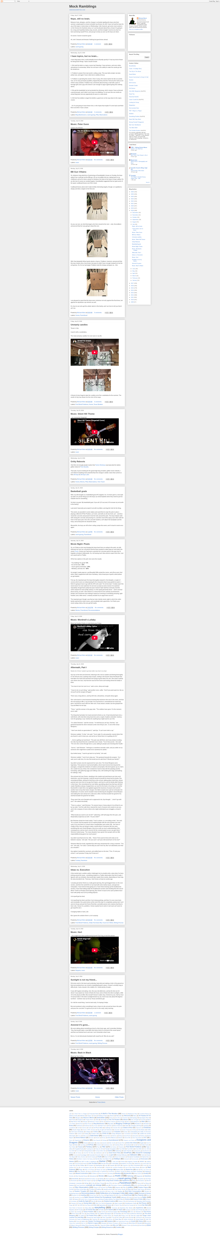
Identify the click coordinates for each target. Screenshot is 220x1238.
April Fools (72, 1119)
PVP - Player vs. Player (135, 110)
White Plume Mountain (88, 1225)
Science (127, 1199)
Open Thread (100, 1183)
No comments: (98, 159)
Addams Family (73, 1115)
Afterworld (127, 1115)
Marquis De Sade (100, 1169)
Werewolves (147, 1223)
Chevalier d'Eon (117, 1127)
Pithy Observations (101, 115)
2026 (132, 191)
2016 (132, 285)
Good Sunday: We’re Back (137, 170)
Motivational (93, 1176)
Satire (144, 1197)
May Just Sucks (145, 1169)
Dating (120, 1135)
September (135, 219)
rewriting (83, 1195)
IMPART (142, 1161)
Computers (117, 1131)
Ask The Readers (114, 1119)
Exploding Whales (118, 1145)
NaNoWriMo (75, 1178)
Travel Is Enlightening (83, 1219)
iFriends (122, 1161)
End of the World (131, 1143)
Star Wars (145, 1205)
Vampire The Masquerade (96, 1221)
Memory (90, 1171)
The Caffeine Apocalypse (104, 1213)
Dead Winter (132, 74)
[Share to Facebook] (110, 44)
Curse (79, 1135)
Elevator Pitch (121, 1143)
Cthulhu (135, 1133)
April (133, 273)
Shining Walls (88, 1203)
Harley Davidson (81, 1157)
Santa (130, 1197)
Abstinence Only (132, 1113)
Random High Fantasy (139, 1189)
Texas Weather (98, 404)
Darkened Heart (106, 1135)
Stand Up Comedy (128, 1205)
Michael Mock (143, 18)
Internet (85, 1163)
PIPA (148, 1185)
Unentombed (103, 1219)
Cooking (86, 1133)
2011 (132, 297)
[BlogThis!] (106, 44)
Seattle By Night (83, 1201)
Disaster (98, 1137)
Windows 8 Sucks (126, 1225)
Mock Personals (103, 1173)
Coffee (149, 1129)
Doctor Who (128, 1137)
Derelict (131, 80)
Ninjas (134, 1180)
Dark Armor (94, 1136)
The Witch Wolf (133, 127)
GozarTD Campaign (143, 1153)
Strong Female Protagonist (136, 122)
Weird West (132, 1223)
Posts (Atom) (101, 1102)
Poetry (110, 1187)
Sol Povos (142, 1203)
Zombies (118, 1227)
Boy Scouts (95, 1125)
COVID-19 (105, 1133)
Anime (111, 1117)
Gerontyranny (137, 1150)
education (104, 1143)
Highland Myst (145, 1157)
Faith (138, 1145)
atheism (125, 1119)
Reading (120, 1191)
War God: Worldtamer (135, 124)
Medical (71, 1171)
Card (78, 1127)
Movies (82, 482)
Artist (97, 1119)
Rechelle (147, 1191)
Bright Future (103, 1125)
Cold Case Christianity (77, 1131)
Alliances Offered (88, 1117)
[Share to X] (108, 44)
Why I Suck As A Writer (106, 922)
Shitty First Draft (94, 922)
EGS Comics (132, 82)
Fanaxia (80, 1147)
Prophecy (98, 1189)
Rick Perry (101, 1195)
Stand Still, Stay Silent (135, 119)
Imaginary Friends (132, 1161)
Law (106, 1165)
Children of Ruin (128, 1127)
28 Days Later (85, 474)
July (133, 224)
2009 (132, 302)
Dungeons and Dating (128, 1140)
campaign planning (136, 1125)
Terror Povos (75, 1213)
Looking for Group (134, 102)
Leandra (112, 1165)
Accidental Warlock (144, 1113)
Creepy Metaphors (116, 1133)
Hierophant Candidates (133, 1157)
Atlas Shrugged (135, 1119)
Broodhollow (132, 66)
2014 (132, 290)
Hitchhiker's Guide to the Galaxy (85, 1159)
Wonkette (133, 153)
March (134, 275)
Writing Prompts (94, 1227)
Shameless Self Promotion (143, 1201)
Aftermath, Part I (79, 667)
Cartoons (84, 1127)
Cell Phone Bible (97, 1127)
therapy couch (124, 1215)
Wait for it (83, 1223)
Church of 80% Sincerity (89, 1129)
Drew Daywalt (96, 1140)
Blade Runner (88, 1123)
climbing (134, 1129)
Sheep (79, 1203)
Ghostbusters (145, 1150)
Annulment (125, 1117)
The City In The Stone (135, 71)
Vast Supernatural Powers (122, 1221)
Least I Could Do (133, 99)
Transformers (139, 1217)
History (71, 1159)
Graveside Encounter (95, 1155)
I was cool (115, 1161)
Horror (71, 1161)
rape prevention (101, 1191)
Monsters (118, 1173)
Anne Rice (117, 1117)
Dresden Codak (133, 85)
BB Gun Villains (78, 172)
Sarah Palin (137, 1197)
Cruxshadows (127, 1133)
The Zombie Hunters (134, 130)
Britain (109, 1125)
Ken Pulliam (81, 1165)
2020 (132, 206)
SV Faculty (80, 1209)
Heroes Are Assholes (120, 1157)
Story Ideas (88, 1208)
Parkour (139, 1183)
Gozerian (76, 1155)
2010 (132, 299)
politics (130, 1187)
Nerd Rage (148, 1178)
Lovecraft (99, 1167)
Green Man (106, 1155)
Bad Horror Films (76, 1121)
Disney (103, 1137)
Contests (79, 1133)
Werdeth (139, 1223)
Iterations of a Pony (126, 1163)
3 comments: (98, 312)
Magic (80, 1169)
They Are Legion (135, 1215)
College (88, 1131)
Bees (127, 1121)
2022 (132, 201)
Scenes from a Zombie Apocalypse (89, 1199)
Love (92, 1167)
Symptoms (128, 1209)
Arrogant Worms (89, 1119)
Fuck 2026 (79, 1150)
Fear (98, 1147)
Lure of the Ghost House (132, 1167)
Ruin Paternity (139, 1195)
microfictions (111, 1171)
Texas (82, 1213)
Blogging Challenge (123, 1123)
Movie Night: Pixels (80, 544)
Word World (142, 1225)
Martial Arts (129, 1169)
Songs (70, 1205)
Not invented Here (134, 108)
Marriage (110, 1169)
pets (107, 1185)
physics (136, 1185)
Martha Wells (119, 1169)
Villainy (140, 1221)
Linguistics (125, 1165)
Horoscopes (144, 1159)
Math (137, 1169)
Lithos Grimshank (135, 1165)
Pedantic (71, 1185)
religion (131, 1193)
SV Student (109, 1209)
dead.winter (135, 1135)
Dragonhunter (78, 1140)
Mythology (130, 1176)
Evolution (99, 1145)
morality (145, 1173)
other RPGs (109, 1183)
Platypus (96, 1187)
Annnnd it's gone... (80, 1025)
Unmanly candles (79, 325)
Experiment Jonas (107, 1145)
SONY (76, 1205)
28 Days (76, 474)
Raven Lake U (111, 1191)
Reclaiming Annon (74, 1193)
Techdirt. (133, 175)
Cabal (126, 1125)
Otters (115, 1183)
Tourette (127, 1217)
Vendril (133, 1221)
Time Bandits (84, 467)
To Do (112, 1217)
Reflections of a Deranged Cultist (112, 1193)
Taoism (149, 1209)
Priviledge (91, 1189)
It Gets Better (115, 1163)
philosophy (127, 1185)
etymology (83, 1145)
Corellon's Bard (95, 1133)
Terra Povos (147, 1211)
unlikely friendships (128, 1219)
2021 (132, 203)
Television (138, 1211)
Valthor (83, 1221)
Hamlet (143, 1155)
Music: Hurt (76, 932)
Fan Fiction (72, 1147)
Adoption (89, 1115)
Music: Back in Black (81, 1052)
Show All (147, 182)
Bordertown (87, 1125)
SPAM (94, 1205)
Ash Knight (104, 1119)
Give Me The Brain (89, 1152)
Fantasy (77, 860)
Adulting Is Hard (102, 1115)
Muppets (78, 970)
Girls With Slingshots (134, 91)
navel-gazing (79, 46)
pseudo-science (108, 1189)
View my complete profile (136, 29)
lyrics (143, 1167)
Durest (86, 1143)
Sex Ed (93, 1201)
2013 (132, 292)
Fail (134, 1145)
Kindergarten (99, 1165)
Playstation (103, 1187)
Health (99, 1157)
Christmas (147, 1127)
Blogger (120, 1234)
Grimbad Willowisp (122, 1155)
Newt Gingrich (87, 1180)
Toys (132, 1217)
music (77, 162)
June (133, 268)
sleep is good (118, 1203)
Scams (76, 1199)
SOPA (81, 1205)
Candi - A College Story (135, 68)
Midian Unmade (121, 1171)
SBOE (70, 1199)
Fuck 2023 (146, 1149)
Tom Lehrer (119, 1217)
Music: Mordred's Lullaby (83, 620)
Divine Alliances (111, 1137)
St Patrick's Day (118, 1205)
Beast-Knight (121, 1121)
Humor (77, 315)
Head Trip (131, 94)
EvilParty (90, 1145)
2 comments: (98, 112)
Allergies (77, 1117)
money (111, 1173)
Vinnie (147, 1221)
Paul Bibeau (146, 1183)
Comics (95, 1131)
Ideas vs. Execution (80, 870)
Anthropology (133, 1117)
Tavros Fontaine (88, 1211)
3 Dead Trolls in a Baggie (80, 1113)
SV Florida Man (90, 1209)
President (71, 1189)
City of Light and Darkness (104, 1129)
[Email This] (105, 44)
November (135, 215)
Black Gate (134, 160)
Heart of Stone (108, 1157)
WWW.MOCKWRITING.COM (77, 10)
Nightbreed (125, 1180)
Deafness (142, 1135)
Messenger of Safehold (100, 1171)
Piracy (70, 1187)
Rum (148, 1195)
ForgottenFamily (79, 1149)
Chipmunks (138, 1127)
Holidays (117, 1159)
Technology (123, 1211)
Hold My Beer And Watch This (103, 1159)
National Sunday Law (92, 1178)
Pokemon (117, 1187)
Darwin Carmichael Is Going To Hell (138, 77)
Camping (145, 1125)
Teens (131, 1211)
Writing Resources (107, 1227)
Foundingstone (89, 1149)
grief (112, 1155)
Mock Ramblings (82, 6)
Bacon (149, 1119)
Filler (103, 1147)
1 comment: (97, 44)
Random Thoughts (80, 1191)
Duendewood (114, 1140)
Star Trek (137, 1205)
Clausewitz (117, 1129)
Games (110, 1150)
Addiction (82, 1115)
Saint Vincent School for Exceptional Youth (100, 1197)
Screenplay (73, 1201)
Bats (102, 1121)
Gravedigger (83, 1155)
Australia (143, 1119)
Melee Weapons (81, 1171)
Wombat (135, 1225)
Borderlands (79, 1125)
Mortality (71, 1176)
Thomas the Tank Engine (93, 1217)
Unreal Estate (139, 1219)
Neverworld (73, 1180)
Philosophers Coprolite (116, 1185)
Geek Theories (127, 1150)
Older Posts (119, 1097)
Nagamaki (139, 1176)
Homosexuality (135, 1159)
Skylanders (109, 1203)
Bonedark (146, 1123)
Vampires (110, 1221)
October (134, 217)
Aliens (134, 1115)
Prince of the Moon (81, 1189)
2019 (132, 208)
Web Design (124, 1223)
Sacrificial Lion (78, 1197)
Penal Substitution (80, 1185)
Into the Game (105, 1163)
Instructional (78, 1163)
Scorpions (148, 1199)
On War (93, 1183)
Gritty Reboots (78, 461)
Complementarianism (106, 1131)
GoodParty (128, 1153)
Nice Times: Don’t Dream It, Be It (139, 155)
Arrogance (80, 1119)
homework (126, 1159)
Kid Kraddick (90, 1165)
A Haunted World (93, 1113)
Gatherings (118, 1150)
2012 (132, 295)
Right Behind (109, 1195)
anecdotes (101, 1118)
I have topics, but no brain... (84, 56)
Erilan (76, 1145)
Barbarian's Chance (94, 1121)
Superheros (139, 1208)
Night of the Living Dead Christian (108, 1180)
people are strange (94, 1185)
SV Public (101, 1209)
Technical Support (113, 1211)
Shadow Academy (109, 1201)
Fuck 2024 (71, 1150)
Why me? (116, 1225)
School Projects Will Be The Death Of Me (111, 1199)
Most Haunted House (81, 1176)
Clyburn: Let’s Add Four (137, 148)
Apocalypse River (144, 1117)
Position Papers (143, 1187)
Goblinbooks (99, 1152)
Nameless (84, 860)
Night (94, 1180)
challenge (108, 1127)
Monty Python (137, 1173)
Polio (124, 1187)
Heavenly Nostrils (134, 96)
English (142, 1143)
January (134, 280)
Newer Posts (75, 1097)
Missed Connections (82, 1173)
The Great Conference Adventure (133, 1213)
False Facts (145, 1145)
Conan (126, 1131)
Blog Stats (110, 1123)
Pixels (76, 551)
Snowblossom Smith (130, 1203)
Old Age (86, 1183)
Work (149, 1225)
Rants (91, 1191)
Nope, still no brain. (80, 19)
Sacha (70, 1197)
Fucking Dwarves (88, 1150)
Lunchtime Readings (117, 1167)
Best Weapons (135, 1121)
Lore (77, 1167)
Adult (95, 1115)
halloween (133, 1155)
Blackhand (80, 1123)
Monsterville (127, 1173)
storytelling (99, 1207)
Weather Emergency (113, 1223)
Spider (109, 1205)
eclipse (98, 1143)
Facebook (128, 1145)
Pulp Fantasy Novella (120, 1189)
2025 (132, 194)
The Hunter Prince (92, 1215)
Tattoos (73, 1211)
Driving (104, 1140)
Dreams (86, 1140)
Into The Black (93, 1163)
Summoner (114, 1208)
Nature (107, 1178)
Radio (129, 1189)
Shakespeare (131, 1201)
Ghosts (71, 1152)
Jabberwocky (137, 1163)
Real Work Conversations (133, 1191)
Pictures (142, 1185)
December (135, 212)
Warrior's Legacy (93, 1223)
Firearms (121, 1147)
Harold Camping (91, 1157)
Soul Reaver (88, 1205)
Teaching (103, 1211)
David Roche (127, 1135)
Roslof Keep (127, 1195)
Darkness (114, 1135)
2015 (132, 288)
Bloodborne (138, 1123)
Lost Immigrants (85, 1167)
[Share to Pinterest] (111, 44)
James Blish (146, 1163)
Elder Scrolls (112, 1143)
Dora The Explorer (137, 1137)
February (135, 278)
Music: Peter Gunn (80, 124)
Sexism (100, 1201)
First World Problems (81, 404)
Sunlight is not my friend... (84, 980)
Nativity (101, 1178)
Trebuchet (94, 1219)
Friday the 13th (99, 1149)
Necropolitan (140, 1178)
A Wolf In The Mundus (109, 1113)
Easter (92, 1143)
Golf (105, 1152)
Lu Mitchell (107, 1167)
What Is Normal (75, 1225)
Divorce (120, 1137)
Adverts (112, 1115)
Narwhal (83, 1178)
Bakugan (85, 1121)
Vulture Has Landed (74, 1223)
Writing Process (118, 922)
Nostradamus (141, 1180)
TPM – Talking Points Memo (139, 147)
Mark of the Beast (89, 1169)
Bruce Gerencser (118, 1125)
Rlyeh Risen (119, 1195)
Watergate (103, 1223)
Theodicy (116, 1215)
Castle (89, 1127)
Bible (143, 1121)
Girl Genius (132, 88)
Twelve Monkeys (100, 465)
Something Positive (134, 116)
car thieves (72, 1127)
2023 (132, 198)
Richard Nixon (92, 1195)
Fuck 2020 (122, 1149)
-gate (70, 1113)
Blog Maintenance (81, 115)
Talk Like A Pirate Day (139, 1209)
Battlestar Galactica (111, 1121)
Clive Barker (141, 1129)
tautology (79, 1211)
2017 (132, 283)
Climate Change (126, 1129)
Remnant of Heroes (145, 1193)
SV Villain (119, 1209)
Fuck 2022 (139, 1149)
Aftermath (119, 1115)
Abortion (124, 1113)
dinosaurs (91, 1137)
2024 (132, 196)
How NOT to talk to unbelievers (87, 1161)
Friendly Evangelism (110, 1149)
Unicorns (110, 1219)
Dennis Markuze (81, 1137)
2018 (132, 210)
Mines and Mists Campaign (134, 1171)
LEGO (118, 1165)
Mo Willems (94, 1173)
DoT (145, 1137)
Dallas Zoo (85, 1135)
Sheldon (131, 113)
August (134, 222)
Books (71, 1125)
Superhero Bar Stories (126, 1208)
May (133, 271)
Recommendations (94, 610)
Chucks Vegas (76, 1129)
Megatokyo (132, 105)
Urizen (77, 1221)
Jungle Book (72, 1165)
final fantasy (113, 1147)
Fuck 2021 (130, 1149)
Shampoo (73, 1203)
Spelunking (102, 1205)
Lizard (144, 1165)
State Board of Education (76, 1208)
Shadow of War (122, 1201)
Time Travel (101, 482)
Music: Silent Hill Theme (83, 414)
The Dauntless (117, 1213)
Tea (98, 1211)
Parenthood (83, 315)
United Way (118, 1219)
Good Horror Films (114, 1152)
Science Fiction (138, 1199)
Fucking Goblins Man (100, 1150)
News (80, 1180)
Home (97, 1097)
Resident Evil (75, 1195)
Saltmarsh (123, 1197)
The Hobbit (81, 1215)
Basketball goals (79, 491)
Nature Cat (113, 1178)
